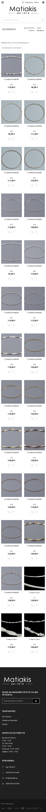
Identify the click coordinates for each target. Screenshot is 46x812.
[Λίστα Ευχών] (14, 92)
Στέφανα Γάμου (34, 592)
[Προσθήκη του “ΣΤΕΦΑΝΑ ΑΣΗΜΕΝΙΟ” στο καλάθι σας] (9, 92)
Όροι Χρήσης (6, 716)
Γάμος (39, 28)
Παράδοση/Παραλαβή (9, 720)
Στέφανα (31, 30)
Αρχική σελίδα (29, 28)
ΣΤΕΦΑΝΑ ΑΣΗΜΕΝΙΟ (11, 79)
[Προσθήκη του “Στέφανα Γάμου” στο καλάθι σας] (32, 605)
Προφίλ (5, 724)
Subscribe (35, 701)
